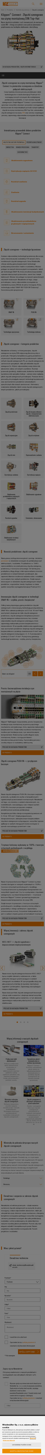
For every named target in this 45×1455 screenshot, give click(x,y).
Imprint (33, 1438)
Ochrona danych (9, 1440)
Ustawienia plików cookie (21, 1445)
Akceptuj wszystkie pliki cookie (22, 1451)
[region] (22, 1435)
